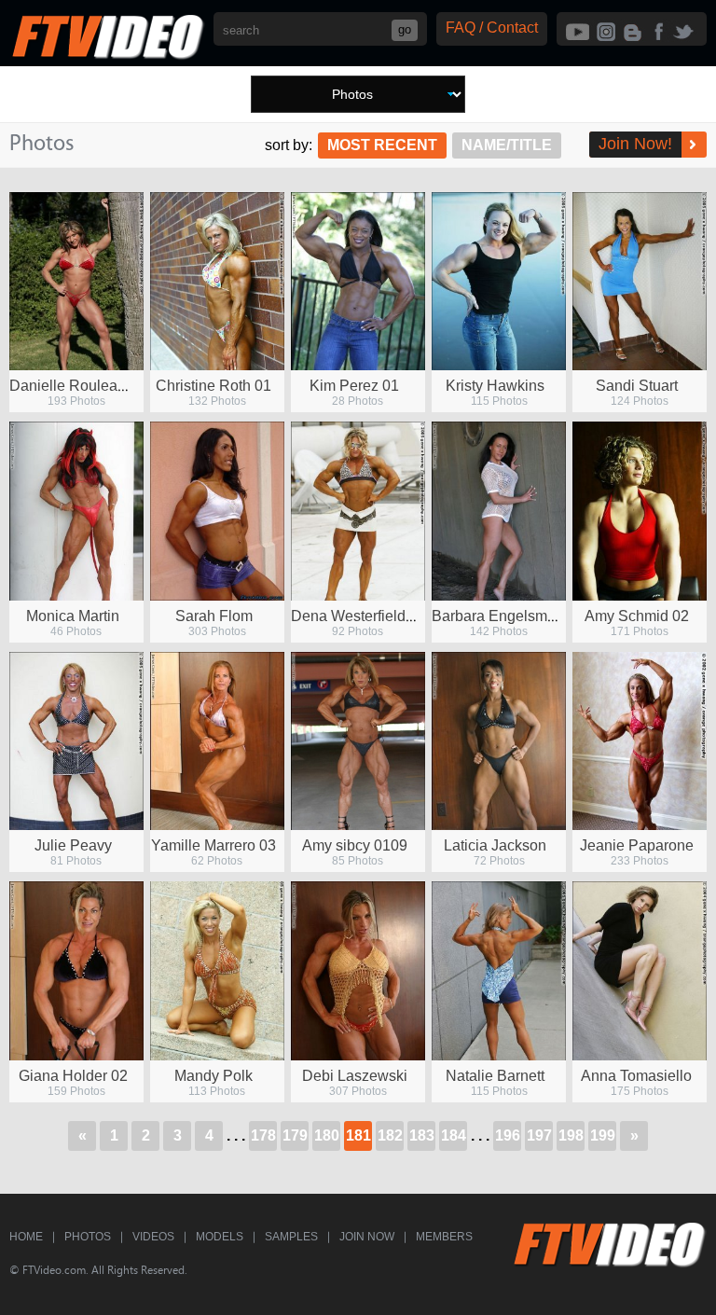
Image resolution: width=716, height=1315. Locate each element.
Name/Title (506, 145)
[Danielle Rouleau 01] (76, 281)
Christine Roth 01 (213, 386)
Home (26, 1236)
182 (390, 1135)
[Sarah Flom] (217, 511)
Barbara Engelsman (498, 616)
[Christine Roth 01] (217, 281)
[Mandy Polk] (217, 970)
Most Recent (382, 145)
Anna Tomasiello (636, 1076)
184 (453, 1135)
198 (571, 1135)
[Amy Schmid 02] (639, 511)
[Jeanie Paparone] (639, 741)
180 (326, 1135)
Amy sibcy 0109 (354, 845)
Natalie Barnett (495, 1076)
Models (219, 1236)
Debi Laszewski (354, 1076)
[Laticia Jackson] (499, 741)
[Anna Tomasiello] (639, 970)
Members (444, 1236)
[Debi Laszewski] (358, 970)
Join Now (366, 1236)
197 (539, 1135)
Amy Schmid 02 (637, 616)
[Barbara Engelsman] (499, 511)
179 (295, 1135)
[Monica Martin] (76, 511)
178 (263, 1135)
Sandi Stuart (637, 386)
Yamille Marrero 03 (213, 845)
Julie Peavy (73, 845)
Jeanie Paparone (637, 845)
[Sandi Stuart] (639, 281)
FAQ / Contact (492, 27)
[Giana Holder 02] (76, 970)
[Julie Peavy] (76, 741)
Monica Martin (72, 616)
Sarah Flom (214, 616)
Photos (87, 1236)
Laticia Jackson (495, 845)
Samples (291, 1236)
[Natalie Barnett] (499, 970)
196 (507, 1135)
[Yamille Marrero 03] (217, 741)
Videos (153, 1236)
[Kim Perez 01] (358, 281)
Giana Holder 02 (73, 1076)
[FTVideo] (107, 55)
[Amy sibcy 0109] (358, 741)
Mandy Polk (213, 1076)
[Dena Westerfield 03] (358, 511)
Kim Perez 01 (354, 386)
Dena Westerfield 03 (358, 616)
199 (602, 1135)
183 (421, 1135)
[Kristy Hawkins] (499, 281)
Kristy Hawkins (495, 386)
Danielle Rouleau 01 (77, 386)
